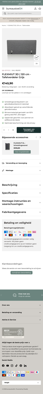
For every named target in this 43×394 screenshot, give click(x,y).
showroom (34, 18)
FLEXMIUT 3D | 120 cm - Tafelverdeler (19, 25)
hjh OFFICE (6, 70)
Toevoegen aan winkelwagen (28, 130)
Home (4, 25)
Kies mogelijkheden (22, 152)
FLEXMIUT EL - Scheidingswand (20, 144)
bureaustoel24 (10, 389)
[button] (40, 8)
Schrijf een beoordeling (21, 273)
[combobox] (21, 13)
